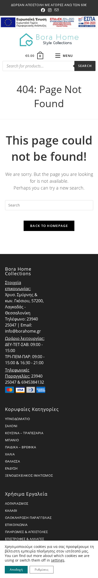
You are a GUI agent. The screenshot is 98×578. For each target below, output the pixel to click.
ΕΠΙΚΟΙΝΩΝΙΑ (16, 524)
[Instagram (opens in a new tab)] (49, 10)
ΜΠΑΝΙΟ (12, 440)
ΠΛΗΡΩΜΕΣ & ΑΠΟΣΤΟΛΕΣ (26, 531)
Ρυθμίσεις (41, 569)
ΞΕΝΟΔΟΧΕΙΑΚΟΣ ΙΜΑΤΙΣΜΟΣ (29, 475)
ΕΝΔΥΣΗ (11, 468)
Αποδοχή (16, 569)
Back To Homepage (49, 225)
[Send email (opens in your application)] (56, 10)
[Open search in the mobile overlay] (49, 67)
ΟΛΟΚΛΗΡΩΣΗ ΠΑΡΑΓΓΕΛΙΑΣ (28, 517)
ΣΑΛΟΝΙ (11, 426)
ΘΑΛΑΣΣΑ (12, 461)
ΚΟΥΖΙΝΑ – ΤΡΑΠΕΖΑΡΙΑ (24, 433)
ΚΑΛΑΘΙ (11, 510)
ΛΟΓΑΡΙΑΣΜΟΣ (17, 503)
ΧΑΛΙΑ (10, 454)
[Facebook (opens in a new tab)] (42, 10)
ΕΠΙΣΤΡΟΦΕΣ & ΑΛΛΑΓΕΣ (24, 539)
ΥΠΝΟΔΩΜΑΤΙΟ (17, 419)
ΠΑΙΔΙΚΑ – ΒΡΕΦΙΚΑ (20, 447)
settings (57, 560)
